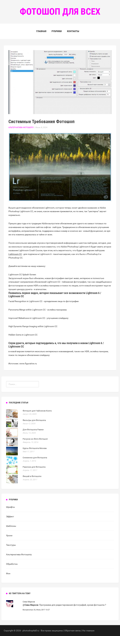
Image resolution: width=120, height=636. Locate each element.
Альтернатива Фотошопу (21, 127)
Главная (41, 31)
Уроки (9, 535)
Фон (8, 573)
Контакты (73, 31)
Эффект (10, 516)
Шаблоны (11, 526)
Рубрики (57, 31)
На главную (88, 630)
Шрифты (10, 507)
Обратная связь (72, 630)
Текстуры (11, 545)
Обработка (12, 564)
